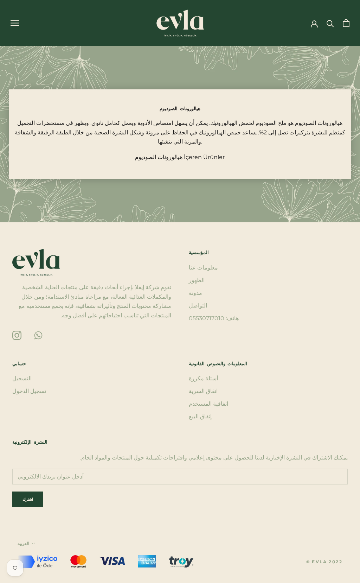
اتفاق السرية (203, 391)
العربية (23, 543)
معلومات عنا (203, 267)
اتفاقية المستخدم (208, 403)
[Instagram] (16, 334)
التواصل (198, 305)
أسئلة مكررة (203, 378)
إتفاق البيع (200, 416)
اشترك (283, 563)
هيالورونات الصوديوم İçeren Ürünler (180, 157)
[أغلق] (343, 479)
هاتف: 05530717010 (214, 318)
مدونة (195, 293)
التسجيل (22, 378)
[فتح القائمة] (15, 23)
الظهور (197, 280)
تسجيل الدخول (29, 391)
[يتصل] (330, 23)
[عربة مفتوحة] (346, 23)
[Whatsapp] (38, 334)
